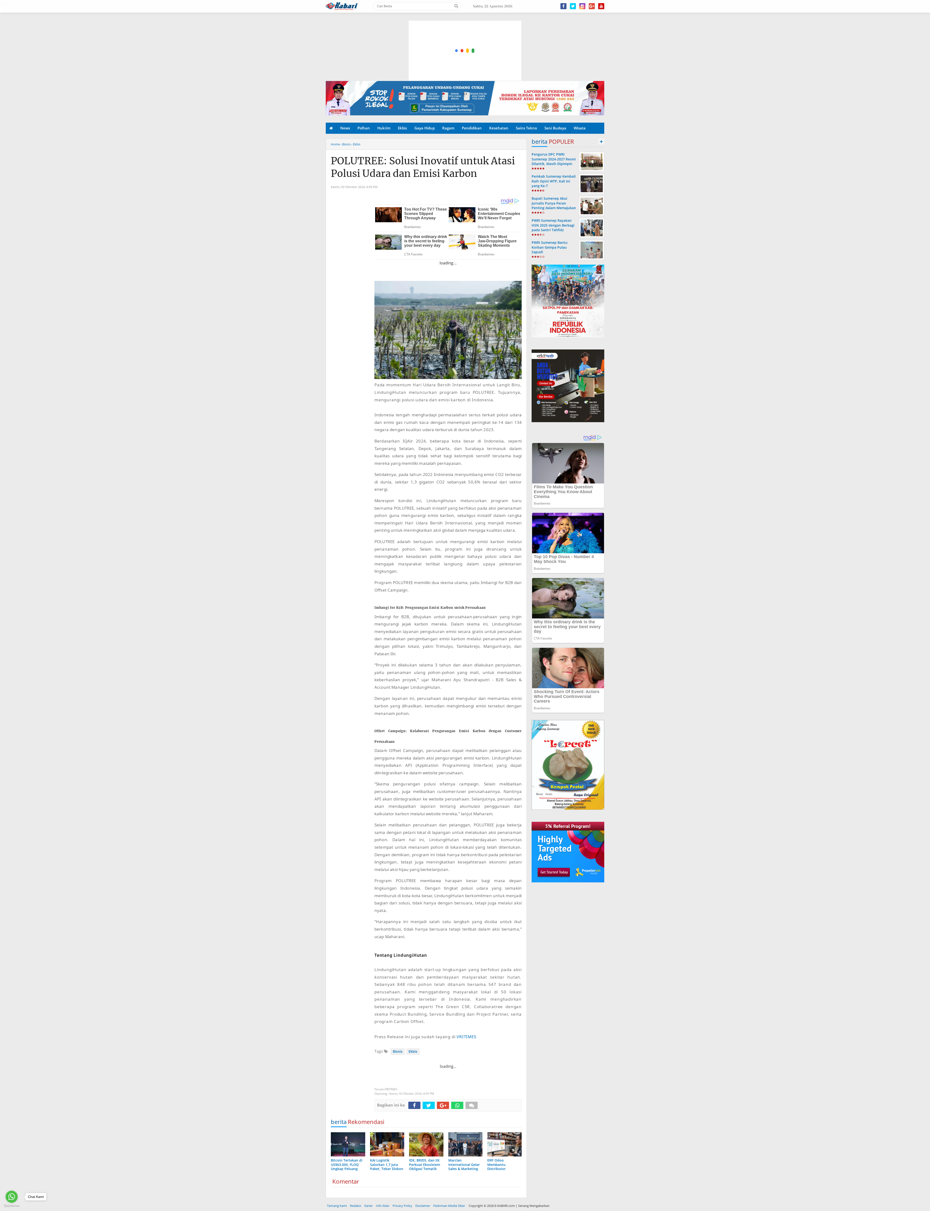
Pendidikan (472, 128)
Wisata (580, 128)
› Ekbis (355, 144)
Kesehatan (498, 128)
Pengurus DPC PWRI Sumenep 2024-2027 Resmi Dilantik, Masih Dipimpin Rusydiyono (554, 161)
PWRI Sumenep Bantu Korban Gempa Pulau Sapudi (549, 247)
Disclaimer (422, 1205)
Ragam (448, 128)
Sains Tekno (526, 128)
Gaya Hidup (424, 128)
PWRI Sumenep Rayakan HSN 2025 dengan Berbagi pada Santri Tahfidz (553, 225)
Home (335, 144)
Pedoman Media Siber (449, 1205)
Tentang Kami (337, 1205)
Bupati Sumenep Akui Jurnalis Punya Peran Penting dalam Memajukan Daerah (554, 205)
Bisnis (398, 1051)
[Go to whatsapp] (12, 1197)
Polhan (363, 128)
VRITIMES (466, 1036)
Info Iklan (382, 1205)
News (345, 128)
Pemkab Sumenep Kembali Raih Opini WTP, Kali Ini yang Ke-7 (554, 181)
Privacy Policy (402, 1205)
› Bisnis (345, 144)
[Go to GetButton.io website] (11, 1206)
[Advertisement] (465, 28)
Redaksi (355, 1205)
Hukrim (383, 128)
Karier (368, 1205)
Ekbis (402, 128)
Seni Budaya (555, 128)
